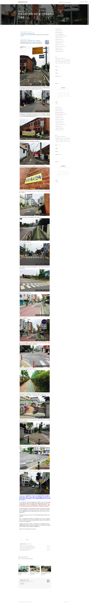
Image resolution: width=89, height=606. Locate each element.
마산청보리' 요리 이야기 (59, 44)
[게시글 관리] (23, 539)
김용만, (56, 61)
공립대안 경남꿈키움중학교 (60, 34)
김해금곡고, (61, 141)
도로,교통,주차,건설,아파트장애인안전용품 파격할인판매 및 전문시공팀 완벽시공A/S (34, 35)
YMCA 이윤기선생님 (67, 582)
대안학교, (59, 141)
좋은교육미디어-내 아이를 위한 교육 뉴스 (67, 598)
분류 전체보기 (58, 107)
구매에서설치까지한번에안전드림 (27, 33)
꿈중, (66, 141)
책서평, (65, 141)
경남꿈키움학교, (68, 138)
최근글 (56, 66)
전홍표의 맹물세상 (66, 583)
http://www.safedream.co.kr (25, 31)
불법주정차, (61, 61)
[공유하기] (22, 539)
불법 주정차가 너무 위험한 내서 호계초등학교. (26, 545)
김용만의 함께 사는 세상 (22, 2)
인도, (61, 138)
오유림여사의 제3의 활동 (67, 590)
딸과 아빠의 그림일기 (59, 32)
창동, (56, 58)
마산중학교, (58, 58)
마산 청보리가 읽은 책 (59, 37)
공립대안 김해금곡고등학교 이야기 (60, 114)
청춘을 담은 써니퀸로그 (67, 595)
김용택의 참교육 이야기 (67, 588)
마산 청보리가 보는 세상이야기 (60, 46)
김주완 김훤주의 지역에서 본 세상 (67, 586)
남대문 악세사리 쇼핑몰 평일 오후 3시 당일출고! (30, 40)
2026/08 (63, 166)
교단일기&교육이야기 (59, 30)
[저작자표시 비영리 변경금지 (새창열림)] (30, 539)
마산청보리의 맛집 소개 (59, 39)
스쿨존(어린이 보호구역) (59, 49)
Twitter (61, 76)
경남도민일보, (62, 58)
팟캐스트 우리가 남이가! (59, 51)
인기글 (59, 66)
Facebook (57, 76)
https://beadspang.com (24, 39)
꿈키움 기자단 (66, 600)
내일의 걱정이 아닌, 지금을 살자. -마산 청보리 (26, 581)
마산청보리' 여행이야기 (59, 121)
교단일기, (69, 141)
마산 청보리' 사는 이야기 (59, 41)
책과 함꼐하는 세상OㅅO (67, 593)
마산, (62, 138)
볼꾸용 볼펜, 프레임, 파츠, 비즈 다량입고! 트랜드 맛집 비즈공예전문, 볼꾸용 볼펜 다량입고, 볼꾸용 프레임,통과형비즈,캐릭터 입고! (31, 43)
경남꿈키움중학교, (57, 138)
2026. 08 (63, 87)
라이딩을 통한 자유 (58, 48)
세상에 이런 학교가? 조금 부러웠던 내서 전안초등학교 (27, 546)
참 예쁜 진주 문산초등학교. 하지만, (24, 550)
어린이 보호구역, (66, 61)
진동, (69, 61)
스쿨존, (56, 141)
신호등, (65, 138)
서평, (65, 58)
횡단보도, (59, 61)
